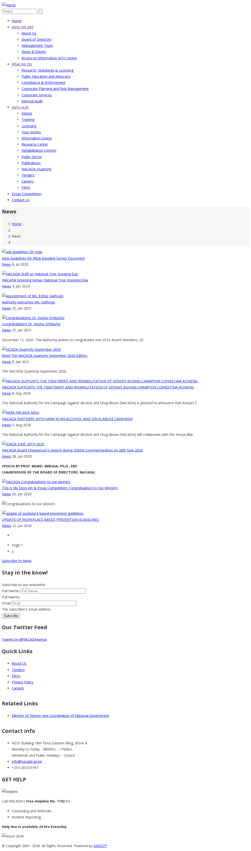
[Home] (9, 5)
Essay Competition (26, 193)
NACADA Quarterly (36, 169)
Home (17, 20)
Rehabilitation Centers (39, 150)
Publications (31, 163)
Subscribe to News (17, 560)
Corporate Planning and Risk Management (55, 88)
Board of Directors (36, 39)
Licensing (29, 126)
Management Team (37, 45)
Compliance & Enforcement (43, 82)
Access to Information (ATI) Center (49, 58)
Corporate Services (37, 95)
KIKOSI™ (100, 845)
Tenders (28, 175)
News (6, 264)
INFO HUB (20, 107)
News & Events (34, 51)
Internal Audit (32, 101)
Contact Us (20, 200)
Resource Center (35, 144)
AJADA (27, 113)
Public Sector (32, 156)
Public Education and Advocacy (46, 76)
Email (6, 603)
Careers (28, 181)
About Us (29, 33)
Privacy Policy (22, 682)
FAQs (26, 187)
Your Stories (31, 132)
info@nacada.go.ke (27, 761)
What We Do (22, 64)
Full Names (11, 590)
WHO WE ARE (23, 27)
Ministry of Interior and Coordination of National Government (60, 715)
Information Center (37, 138)
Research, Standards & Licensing (48, 70)
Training (28, 119)
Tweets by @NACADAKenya (24, 639)
